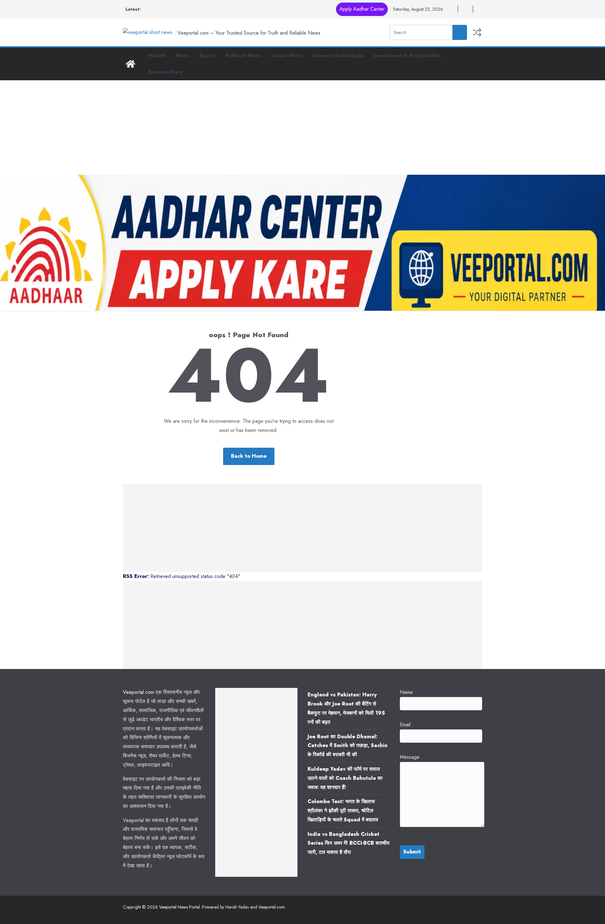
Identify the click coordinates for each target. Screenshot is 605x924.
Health (156, 55)
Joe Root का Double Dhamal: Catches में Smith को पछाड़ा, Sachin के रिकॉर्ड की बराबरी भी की (348, 745)
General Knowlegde (338, 55)
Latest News (286, 55)
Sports (207, 55)
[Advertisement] (302, 127)
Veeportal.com (138, 692)
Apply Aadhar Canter (361, 9)
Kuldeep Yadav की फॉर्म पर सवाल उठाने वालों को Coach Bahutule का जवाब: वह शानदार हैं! (345, 778)
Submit (412, 851)
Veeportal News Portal (179, 907)
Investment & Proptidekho (407, 55)
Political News (243, 55)
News (182, 55)
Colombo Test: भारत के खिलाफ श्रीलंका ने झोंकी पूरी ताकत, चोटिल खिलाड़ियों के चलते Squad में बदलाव (343, 810)
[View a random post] (477, 32)
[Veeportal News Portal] (130, 64)
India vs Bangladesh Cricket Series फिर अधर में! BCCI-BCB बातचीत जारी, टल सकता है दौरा (348, 843)
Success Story (165, 72)
